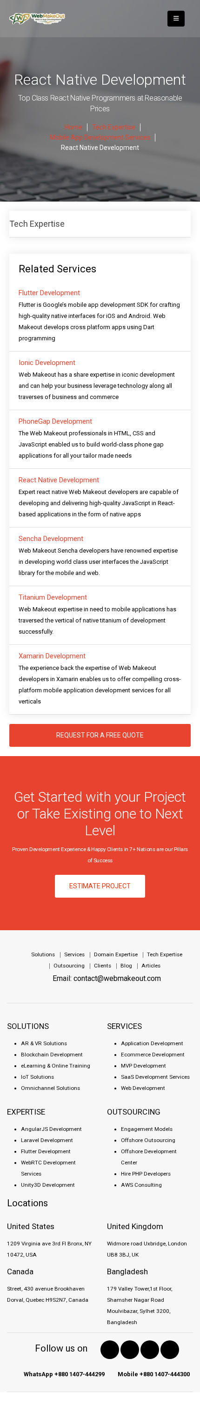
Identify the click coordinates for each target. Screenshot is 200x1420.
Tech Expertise (37, 224)
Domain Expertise (116, 954)
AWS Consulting (141, 1185)
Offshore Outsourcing (148, 1140)
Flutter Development (46, 1151)
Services (74, 954)
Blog (126, 965)
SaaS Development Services (155, 1077)
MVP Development (143, 1065)
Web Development (143, 1088)
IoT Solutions (37, 1077)
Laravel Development (47, 1140)
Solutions (43, 954)
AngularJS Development (51, 1129)
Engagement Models (147, 1129)
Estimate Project (100, 886)
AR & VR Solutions (44, 1043)
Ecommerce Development (153, 1054)
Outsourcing (69, 965)
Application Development (152, 1043)
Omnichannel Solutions (50, 1088)
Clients (102, 965)
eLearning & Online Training (55, 1065)
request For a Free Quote (100, 735)
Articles (150, 965)
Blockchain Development (52, 1054)
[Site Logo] (37, 19)
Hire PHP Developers (146, 1173)
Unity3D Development (48, 1185)
